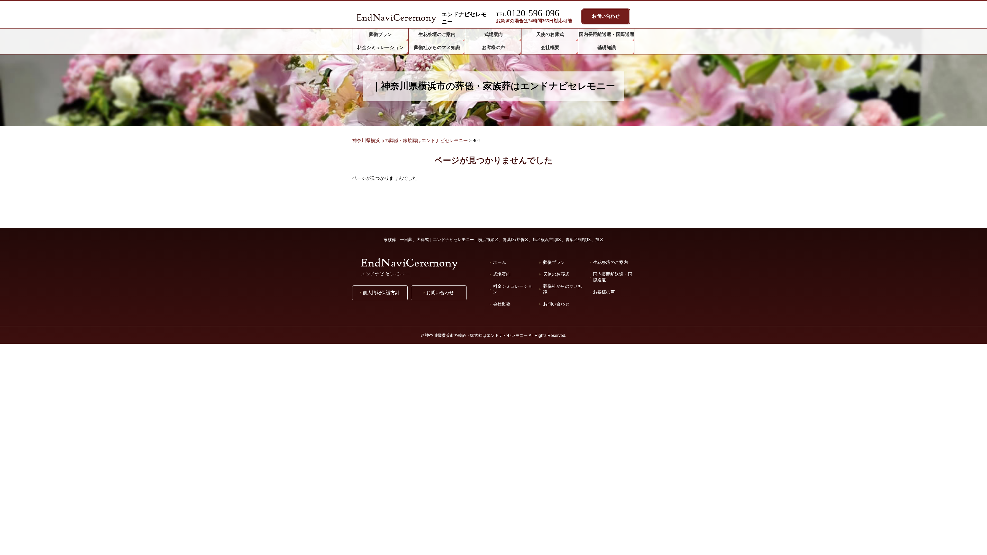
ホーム (499, 262)
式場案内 (501, 274)
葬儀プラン (554, 262)
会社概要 (501, 304)
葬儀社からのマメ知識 (562, 289)
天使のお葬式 (556, 274)
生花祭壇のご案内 (610, 262)
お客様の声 (604, 292)
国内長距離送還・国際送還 (612, 277)
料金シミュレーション (512, 289)
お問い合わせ (556, 304)
